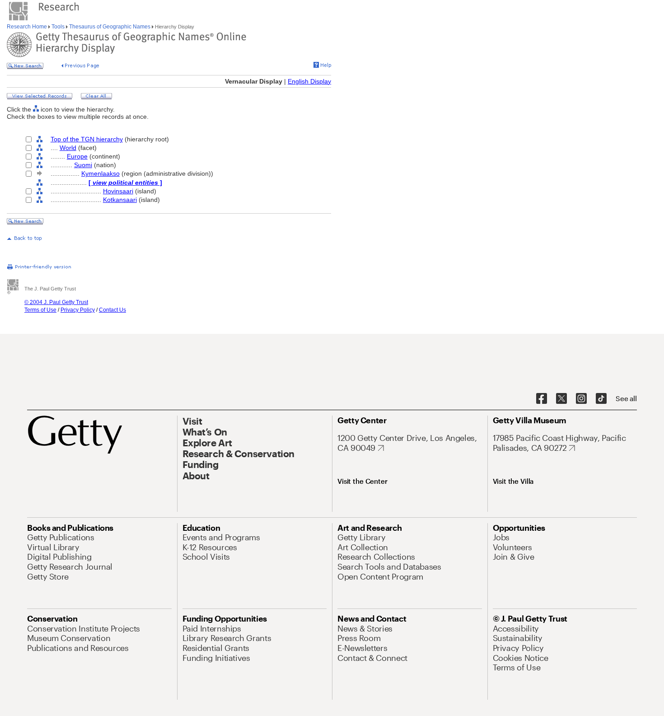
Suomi (83, 164)
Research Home (27, 26)
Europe (77, 156)
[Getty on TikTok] (601, 398)
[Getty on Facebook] (541, 398)
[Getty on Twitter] (561, 398)
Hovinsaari (118, 191)
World (68, 147)
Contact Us (112, 310)
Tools (58, 26)
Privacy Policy (78, 310)
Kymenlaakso (100, 173)
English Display (309, 81)
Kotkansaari (120, 199)
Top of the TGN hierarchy (87, 139)
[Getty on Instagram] (581, 398)
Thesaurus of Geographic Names (110, 26)
